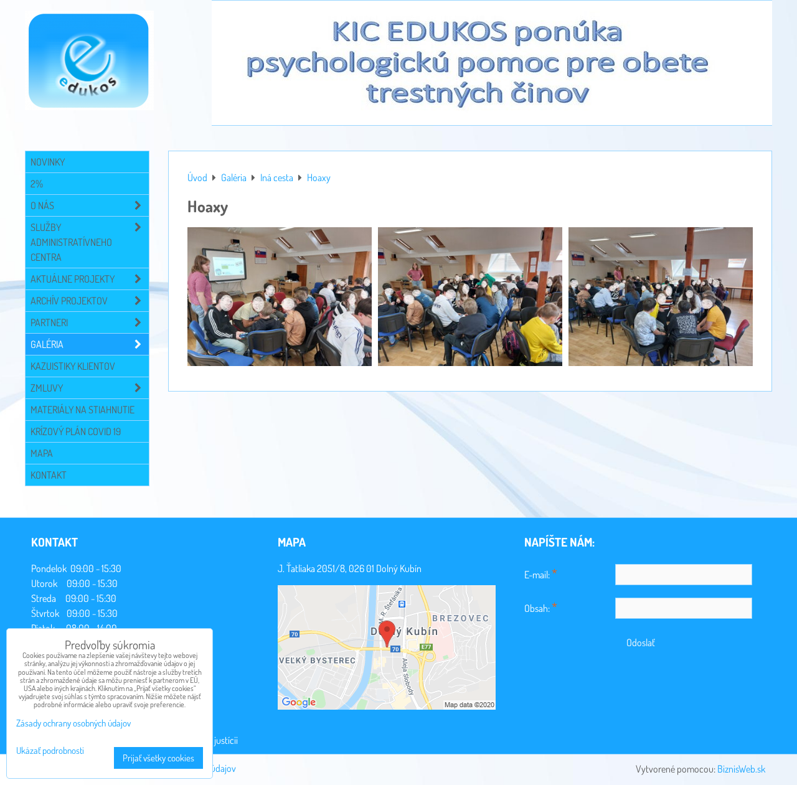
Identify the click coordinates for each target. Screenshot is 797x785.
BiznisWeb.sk (741, 769)
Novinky (48, 162)
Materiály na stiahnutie (82, 409)
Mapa (42, 453)
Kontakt (49, 475)
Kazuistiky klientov (73, 366)
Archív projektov (69, 300)
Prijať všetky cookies (158, 758)
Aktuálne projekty (73, 279)
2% (37, 183)
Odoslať (640, 642)
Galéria (47, 344)
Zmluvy (47, 388)
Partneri (49, 322)
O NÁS (42, 205)
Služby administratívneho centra (71, 242)
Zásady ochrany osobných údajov (73, 723)
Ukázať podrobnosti (50, 751)
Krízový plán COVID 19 (76, 431)
